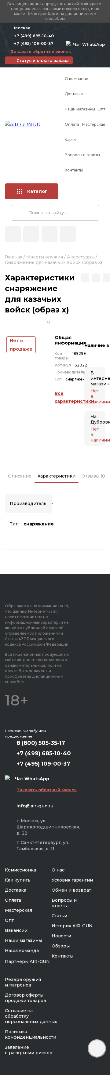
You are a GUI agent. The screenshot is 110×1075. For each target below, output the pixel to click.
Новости (61, 936)
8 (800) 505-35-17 (40, 743)
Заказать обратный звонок (41, 51)
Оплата (72, 124)
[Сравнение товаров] (31, 234)
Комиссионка (20, 870)
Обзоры (61, 946)
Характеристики (56, 476)
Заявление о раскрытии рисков (28, 1049)
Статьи (59, 915)
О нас (58, 870)
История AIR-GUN (72, 926)
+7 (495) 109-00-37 (33, 43)
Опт (101, 109)
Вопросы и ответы (82, 155)
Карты (70, 139)
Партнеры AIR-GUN (27, 961)
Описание (19, 476)
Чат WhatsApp (88, 44)
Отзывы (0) (94, 476)
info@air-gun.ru (34, 806)
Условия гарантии (72, 880)
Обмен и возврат (71, 890)
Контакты (74, 170)
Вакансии (16, 930)
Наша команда (22, 950)
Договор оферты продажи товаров (25, 997)
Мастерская (93, 124)
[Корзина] (68, 234)
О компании (76, 78)
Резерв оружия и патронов (23, 982)
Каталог (37, 191)
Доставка (74, 94)
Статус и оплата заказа (42, 60)
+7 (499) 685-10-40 (34, 35)
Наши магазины (80, 109)
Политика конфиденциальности (30, 1034)
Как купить (18, 880)
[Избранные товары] (49, 234)
